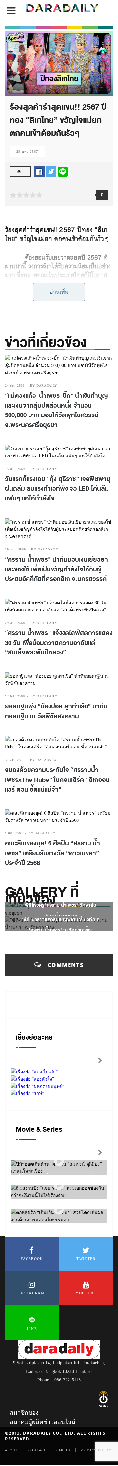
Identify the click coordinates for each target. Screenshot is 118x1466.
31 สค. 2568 (15, 760)
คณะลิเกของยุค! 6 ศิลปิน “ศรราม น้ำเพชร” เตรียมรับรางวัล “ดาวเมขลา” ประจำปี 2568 (52, 853)
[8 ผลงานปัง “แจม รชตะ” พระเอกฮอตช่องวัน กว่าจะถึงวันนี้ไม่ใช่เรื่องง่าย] (59, 1185)
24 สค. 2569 (15, 385)
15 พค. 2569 (15, 469)
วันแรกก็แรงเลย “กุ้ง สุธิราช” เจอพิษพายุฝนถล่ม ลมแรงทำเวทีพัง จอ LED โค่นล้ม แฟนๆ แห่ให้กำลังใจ (57, 489)
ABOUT (11, 1450)
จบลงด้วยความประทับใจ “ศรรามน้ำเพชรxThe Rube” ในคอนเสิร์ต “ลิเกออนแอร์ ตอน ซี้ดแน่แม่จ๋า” (57, 780)
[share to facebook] (39, 171)
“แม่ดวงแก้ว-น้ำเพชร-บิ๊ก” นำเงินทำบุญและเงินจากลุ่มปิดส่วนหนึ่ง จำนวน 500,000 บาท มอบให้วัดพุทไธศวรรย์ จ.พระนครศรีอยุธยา (56, 410)
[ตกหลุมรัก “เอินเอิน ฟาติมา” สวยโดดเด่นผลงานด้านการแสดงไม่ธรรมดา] (59, 1210)
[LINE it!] (63, 171)
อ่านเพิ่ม (59, 292)
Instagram (32, 1293)
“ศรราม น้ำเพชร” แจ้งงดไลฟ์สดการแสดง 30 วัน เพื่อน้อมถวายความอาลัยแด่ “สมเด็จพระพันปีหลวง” (59, 643)
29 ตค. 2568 (15, 623)
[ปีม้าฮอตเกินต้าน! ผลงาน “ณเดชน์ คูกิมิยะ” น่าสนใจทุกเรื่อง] (59, 1161)
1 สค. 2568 (14, 833)
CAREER (63, 1450)
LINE (32, 1329)
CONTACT (37, 1450)
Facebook (32, 1259)
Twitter (85, 1259)
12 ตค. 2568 (15, 696)
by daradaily (43, 385)
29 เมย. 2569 (15, 549)
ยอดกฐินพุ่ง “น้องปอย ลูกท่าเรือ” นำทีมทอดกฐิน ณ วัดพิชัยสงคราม (56, 711)
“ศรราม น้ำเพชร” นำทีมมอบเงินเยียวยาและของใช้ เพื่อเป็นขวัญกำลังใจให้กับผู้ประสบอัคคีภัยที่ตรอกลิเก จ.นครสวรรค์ (56, 569)
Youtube (86, 1293)
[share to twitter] (51, 171)
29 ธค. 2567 (27, 151)
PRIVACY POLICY (96, 1450)
